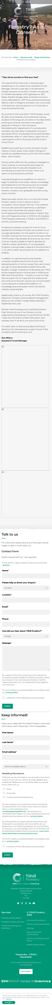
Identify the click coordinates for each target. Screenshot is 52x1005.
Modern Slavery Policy (36, 944)
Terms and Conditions (36, 920)
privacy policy (12, 692)
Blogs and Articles (42, 57)
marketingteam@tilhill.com (14, 811)
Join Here (26, 971)
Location (7, 594)
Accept (8, 1002)
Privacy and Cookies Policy (38, 924)
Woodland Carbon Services (13, 922)
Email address (9, 752)
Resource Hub (26, 57)
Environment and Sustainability (34, 933)
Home (15, 57)
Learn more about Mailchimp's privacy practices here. (25, 832)
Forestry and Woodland (11, 918)
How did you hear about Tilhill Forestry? (22, 631)
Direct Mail (11, 793)
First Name (8, 732)
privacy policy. (37, 816)
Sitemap (30, 928)
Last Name (8, 742)
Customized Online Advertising (20, 797)
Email (5, 607)
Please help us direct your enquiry (19, 582)
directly (6, 565)
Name (5, 570)
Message (7, 643)
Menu (28, 2)
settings (8, 999)
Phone (5, 619)
